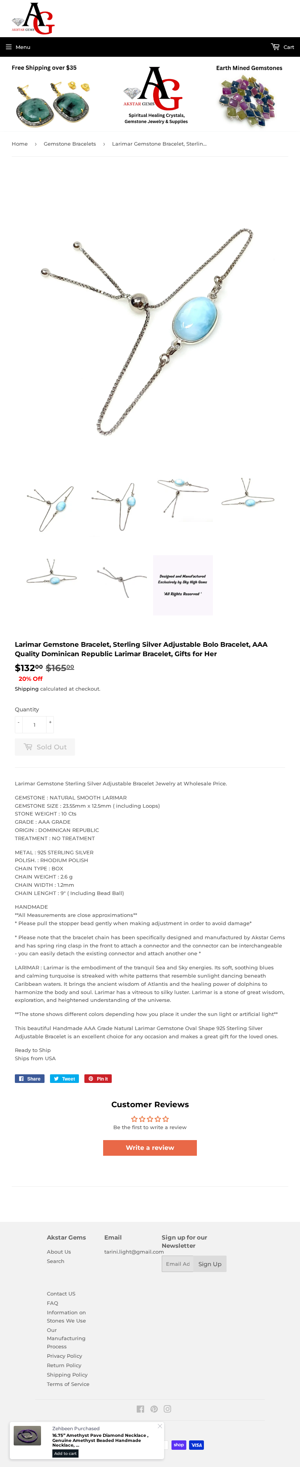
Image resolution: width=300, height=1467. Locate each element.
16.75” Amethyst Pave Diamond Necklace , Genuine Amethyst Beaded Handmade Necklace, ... (100, 1440)
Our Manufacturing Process (66, 1338)
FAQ (52, 1303)
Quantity (27, 709)
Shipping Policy (67, 1374)
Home (20, 144)
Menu (23, 47)
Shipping (27, 689)
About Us (59, 1252)
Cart (288, 47)
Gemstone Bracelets (70, 144)
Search (55, 1261)
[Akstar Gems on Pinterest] (154, 1410)
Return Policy (64, 1365)
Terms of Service (68, 1384)
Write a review (150, 1147)
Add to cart (65, 1453)
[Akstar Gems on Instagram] (167, 1410)
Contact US (61, 1293)
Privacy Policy (64, 1356)
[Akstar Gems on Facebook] (140, 1410)
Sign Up (209, 1264)
